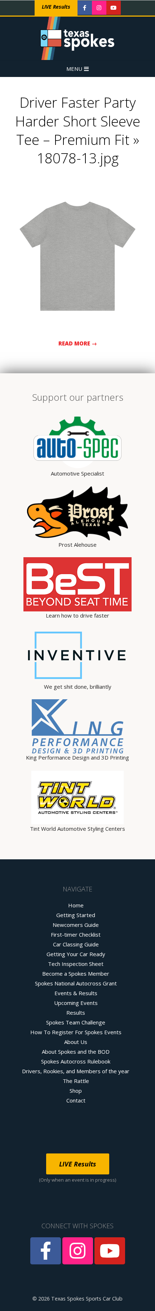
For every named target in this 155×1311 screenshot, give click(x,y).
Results (75, 1012)
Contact (75, 1100)
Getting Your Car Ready (75, 954)
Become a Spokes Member (75, 973)
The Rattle (76, 1080)
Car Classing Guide (76, 944)
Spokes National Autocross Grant (76, 983)
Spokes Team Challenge (75, 1022)
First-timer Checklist (76, 934)
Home (76, 905)
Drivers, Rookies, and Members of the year (75, 1071)
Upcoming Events (76, 1002)
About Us (75, 1041)
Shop (76, 1090)
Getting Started (75, 915)
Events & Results (75, 993)
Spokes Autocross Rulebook (75, 1061)
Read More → (77, 343)
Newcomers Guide (76, 924)
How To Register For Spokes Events (75, 1032)
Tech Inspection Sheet (75, 963)
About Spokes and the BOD (76, 1051)
